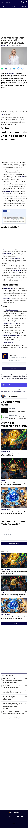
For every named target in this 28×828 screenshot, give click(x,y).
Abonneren (14, 368)
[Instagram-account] (14, 816)
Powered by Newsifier (14, 825)
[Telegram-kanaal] (22, 816)
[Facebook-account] (10, 816)
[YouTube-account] (18, 816)
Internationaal (5, 45)
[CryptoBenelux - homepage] (6, 2)
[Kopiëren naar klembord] (18, 68)
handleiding (17, 270)
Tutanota (10, 258)
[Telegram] (14, 68)
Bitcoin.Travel (7, 298)
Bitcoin (9, 73)
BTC (13, 73)
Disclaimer (14, 823)
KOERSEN (15, 6)
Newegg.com (7, 191)
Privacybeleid (4, 821)
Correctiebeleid (13, 821)
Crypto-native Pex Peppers (11, 335)
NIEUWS (5, 6)
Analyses (3, 480)
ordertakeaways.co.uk (10, 323)
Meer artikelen (14, 623)
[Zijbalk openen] (1, 6)
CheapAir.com (7, 288)
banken (22, 176)
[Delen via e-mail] (22, 68)
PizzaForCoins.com (12, 310)
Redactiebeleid (23, 821)
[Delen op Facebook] (6, 68)
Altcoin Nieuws (5, 451)
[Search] (22, 2)
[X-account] (6, 816)
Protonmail (18, 258)
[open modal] (26, 2)
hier (20, 347)
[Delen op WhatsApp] (2, 68)
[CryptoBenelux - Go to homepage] (14, 812)
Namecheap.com (8, 250)
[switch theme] (24, 2)
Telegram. (14, 349)
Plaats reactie (14, 543)
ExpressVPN (7, 253)
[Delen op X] (10, 68)
